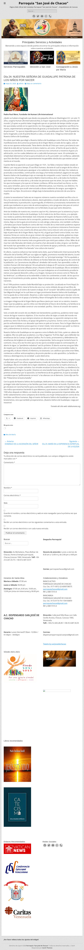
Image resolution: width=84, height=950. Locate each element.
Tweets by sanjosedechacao (54, 644)
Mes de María (11, 434)
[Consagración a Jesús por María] (68, 57)
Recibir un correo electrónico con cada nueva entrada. (26, 528)
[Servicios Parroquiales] (16, 57)
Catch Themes (47, 948)
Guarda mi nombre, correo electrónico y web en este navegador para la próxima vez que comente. (40, 514)
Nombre (8, 488)
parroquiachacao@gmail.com (55, 589)
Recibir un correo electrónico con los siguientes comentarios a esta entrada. (35, 522)
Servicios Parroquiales (14, 67)
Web (5, 503)
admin (21, 83)
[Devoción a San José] (42, 57)
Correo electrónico (12, 495)
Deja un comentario (34, 83)
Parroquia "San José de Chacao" (43, 3)
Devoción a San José (40, 67)
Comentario (9, 462)
